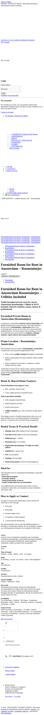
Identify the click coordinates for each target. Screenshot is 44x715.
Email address (5, 85)
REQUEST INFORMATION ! (10, 276)
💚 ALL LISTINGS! (12, 195)
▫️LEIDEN (13, 144)
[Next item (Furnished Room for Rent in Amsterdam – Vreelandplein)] (22, 227)
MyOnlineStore (6, 713)
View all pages (14, 148)
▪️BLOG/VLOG (11, 171)
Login (3, 93)
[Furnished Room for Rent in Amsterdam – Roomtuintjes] (20, 237)
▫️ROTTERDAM (15, 146)
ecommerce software (21, 711)
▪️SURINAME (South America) (16, 193)
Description (9, 280)
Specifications (10, 282)
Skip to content (6, 2)
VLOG (11, 191)
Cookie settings (10, 674)
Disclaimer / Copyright (13, 696)
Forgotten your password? (9, 95)
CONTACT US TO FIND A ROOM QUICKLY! (18, 40)
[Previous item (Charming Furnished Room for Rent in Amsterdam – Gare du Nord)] (22, 209)
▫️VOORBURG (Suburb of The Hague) (23, 134)
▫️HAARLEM (14, 142)
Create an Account (7, 112)
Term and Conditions (12, 667)
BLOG (11, 189)
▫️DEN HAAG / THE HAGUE (20, 140)
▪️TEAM (8, 167)
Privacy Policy (10, 671)
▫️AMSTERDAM (16, 136)
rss (38, 709)
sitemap (33, 709)
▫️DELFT (13, 138)
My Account (5, 42)
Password (4, 89)
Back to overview (7, 619)
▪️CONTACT (10, 169)
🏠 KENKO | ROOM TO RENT (16, 116)
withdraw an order (7, 711)
